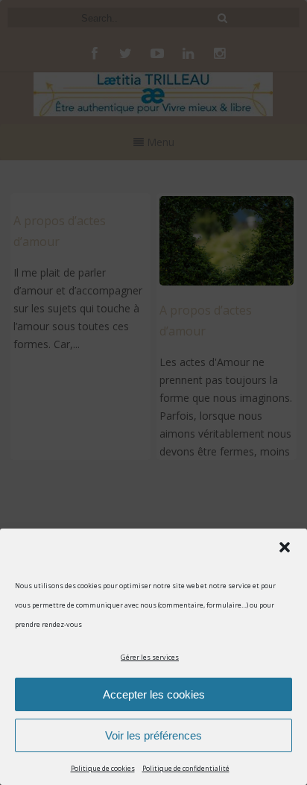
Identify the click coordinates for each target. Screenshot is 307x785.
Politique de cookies (103, 768)
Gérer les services (150, 657)
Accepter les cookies (154, 694)
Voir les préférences (153, 735)
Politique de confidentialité (186, 768)
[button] (284, 547)
